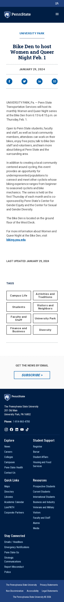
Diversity (45, 329)
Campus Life (18, 295)
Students (18, 307)
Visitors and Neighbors (45, 307)
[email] (55, 81)
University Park (32, 33)
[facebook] (9, 81)
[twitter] (24, 81)
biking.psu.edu (16, 239)
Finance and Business (18, 330)
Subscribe (30, 375)
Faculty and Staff (19, 318)
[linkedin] (40, 81)
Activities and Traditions (45, 295)
